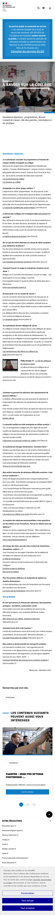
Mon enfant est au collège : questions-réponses (21, 618)
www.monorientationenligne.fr (15, 539)
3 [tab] (34, 804)
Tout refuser (27, 900)
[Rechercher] (38, 8)
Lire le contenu (27, 792)
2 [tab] (27, 804)
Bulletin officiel (8, 418)
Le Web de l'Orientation (12, 559)
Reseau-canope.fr (9, 849)
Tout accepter (27, 908)
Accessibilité (43, 8)
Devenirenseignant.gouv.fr (12, 830)
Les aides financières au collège (15, 638)
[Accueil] (10, 7)
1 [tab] (21, 804)
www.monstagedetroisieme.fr (14, 287)
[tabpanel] (27, 762)
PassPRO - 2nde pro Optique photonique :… (24, 776)
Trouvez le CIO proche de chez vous (16, 466)
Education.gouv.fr (9, 826)
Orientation (10, 697)
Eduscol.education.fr (10, 835)
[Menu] (49, 8)
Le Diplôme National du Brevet (14, 236)
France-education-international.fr (15, 858)
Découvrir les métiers (11, 571)
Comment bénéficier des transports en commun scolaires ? (26, 660)
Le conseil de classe (10, 319)
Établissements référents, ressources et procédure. (26, 785)
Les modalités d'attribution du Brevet (17, 262)
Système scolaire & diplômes (14, 568)
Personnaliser (27, 893)
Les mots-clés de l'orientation (14, 591)
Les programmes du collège (13, 179)
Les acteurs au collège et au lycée (16, 514)
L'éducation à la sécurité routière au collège (19, 440)
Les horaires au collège (12, 182)
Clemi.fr (5, 853)
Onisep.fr (5, 839)
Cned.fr (5, 844)
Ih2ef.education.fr (9, 862)
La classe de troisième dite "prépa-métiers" (19, 207)
